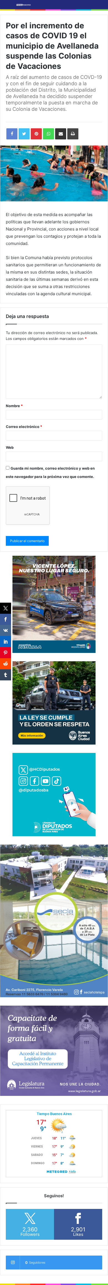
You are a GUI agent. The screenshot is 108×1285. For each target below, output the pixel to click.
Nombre (14, 406)
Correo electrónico (24, 426)
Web (10, 447)
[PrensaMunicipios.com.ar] (23, 4)
